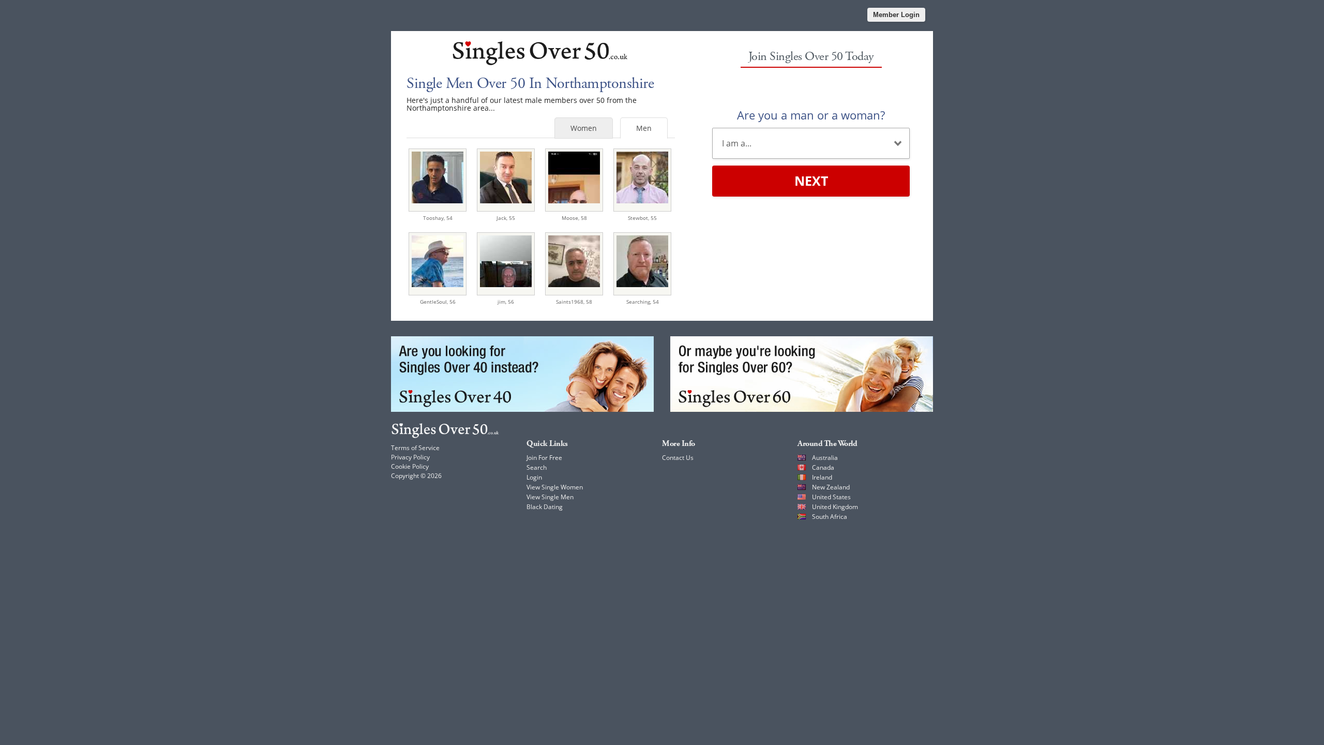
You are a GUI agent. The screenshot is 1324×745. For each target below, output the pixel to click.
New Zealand (831, 487)
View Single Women (554, 487)
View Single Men (550, 497)
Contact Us (678, 457)
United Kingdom (835, 506)
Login (534, 477)
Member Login (896, 15)
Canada (823, 467)
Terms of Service (415, 447)
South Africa (829, 516)
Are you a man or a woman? (811, 115)
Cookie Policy (410, 466)
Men (644, 128)
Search (536, 467)
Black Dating (544, 506)
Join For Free (544, 457)
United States (831, 497)
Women (583, 128)
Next (811, 180)
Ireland (822, 477)
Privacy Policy (410, 457)
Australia (825, 457)
